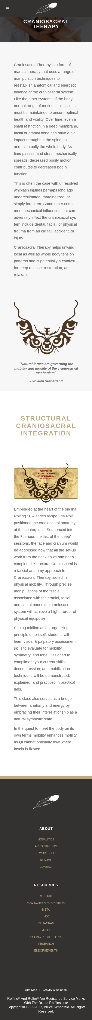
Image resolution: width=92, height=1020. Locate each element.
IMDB (46, 916)
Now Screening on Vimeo (46, 902)
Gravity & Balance (55, 989)
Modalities (46, 839)
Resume (46, 860)
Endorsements (46, 950)
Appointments (46, 846)
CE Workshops (46, 853)
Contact (46, 866)
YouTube (46, 896)
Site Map (31, 989)
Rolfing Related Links (46, 937)
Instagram (46, 923)
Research (46, 943)
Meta (46, 909)
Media (46, 930)
